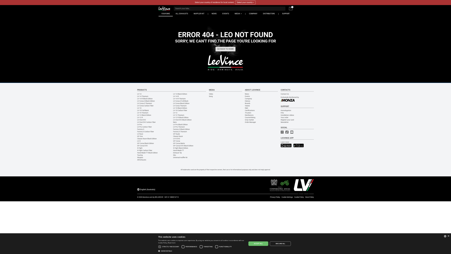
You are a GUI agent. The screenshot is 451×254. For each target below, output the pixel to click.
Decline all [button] (280, 244)
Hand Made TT (178, 150)
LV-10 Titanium (142, 113)
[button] (201, 251)
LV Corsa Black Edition (181, 103)
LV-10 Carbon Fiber (180, 110)
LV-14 (139, 94)
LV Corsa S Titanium (144, 103)
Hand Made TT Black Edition (147, 153)
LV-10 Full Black (143, 110)
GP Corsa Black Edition (145, 143)
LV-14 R (176, 96)
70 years (248, 113)
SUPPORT (286, 14)
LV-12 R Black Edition (181, 117)
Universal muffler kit (180, 157)
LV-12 (175, 113)
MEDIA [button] (238, 14)
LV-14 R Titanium (179, 99)
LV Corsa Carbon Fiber (145, 106)
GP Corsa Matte (179, 143)
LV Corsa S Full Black (180, 101)
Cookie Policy (299, 197)
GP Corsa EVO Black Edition (183, 146)
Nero (175, 122)
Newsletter (285, 122)
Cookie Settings (287, 197)
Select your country (245, 2)
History (247, 101)
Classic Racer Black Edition (147, 139)
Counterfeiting (250, 117)
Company (248, 99)
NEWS (214, 14)
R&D (246, 108)
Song (211, 96)
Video (211, 94)
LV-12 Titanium (178, 115)
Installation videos (287, 115)
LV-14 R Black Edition (145, 99)
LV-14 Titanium (142, 96)
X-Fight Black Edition (180, 148)
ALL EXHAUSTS (182, 14)
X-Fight (139, 148)
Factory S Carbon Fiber (145, 132)
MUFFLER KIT (199, 14)
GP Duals (176, 134)
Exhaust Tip (177, 153)
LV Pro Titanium (179, 127)
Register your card (287, 120)
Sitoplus (140, 157)
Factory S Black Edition (181, 129)
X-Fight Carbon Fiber (144, 150)
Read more (171, 243)
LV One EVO (141, 120)
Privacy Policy (275, 197)
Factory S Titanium (180, 132)
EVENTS (225, 14)
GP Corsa (176, 141)
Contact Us (285, 94)
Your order (284, 117)
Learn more (285, 142)
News (247, 94)
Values (247, 106)
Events (247, 96)
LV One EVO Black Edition (182, 120)
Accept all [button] (258, 244)
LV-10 (139, 108)
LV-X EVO (176, 139)
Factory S (140, 129)
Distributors (249, 115)
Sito (174, 155)
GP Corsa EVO (142, 146)
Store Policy (309, 197)
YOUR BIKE (165, 14)
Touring (140, 155)
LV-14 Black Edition (180, 94)
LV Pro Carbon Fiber (144, 127)
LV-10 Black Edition (180, 108)
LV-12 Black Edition (144, 115)
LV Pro (139, 124)
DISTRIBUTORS (269, 14)
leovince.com (147, 197)
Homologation (286, 110)
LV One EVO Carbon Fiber (146, 122)
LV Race (140, 134)
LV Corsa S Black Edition (146, 101)
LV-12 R (140, 117)
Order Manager (250, 122)
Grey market (249, 120)
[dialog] (225, 243)
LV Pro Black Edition (180, 124)
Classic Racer (178, 136)
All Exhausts (141, 160)
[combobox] (445, 236)
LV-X (139, 141)
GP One (140, 136)
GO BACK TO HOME (225, 49)
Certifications (250, 110)
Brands (247, 103)
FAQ (282, 113)
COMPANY (253, 14)
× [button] (448, 236)
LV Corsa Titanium (180, 106)
